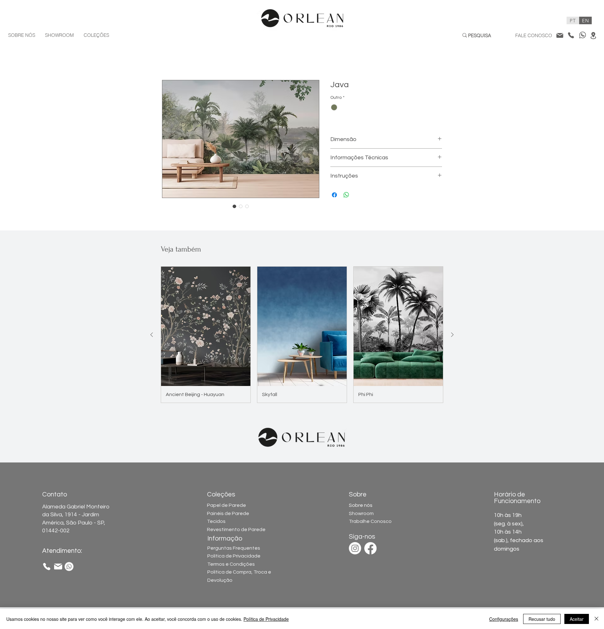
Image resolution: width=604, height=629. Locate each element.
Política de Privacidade (233, 555)
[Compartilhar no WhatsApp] (346, 195)
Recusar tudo (541, 619)
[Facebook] (370, 548)
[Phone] (571, 35)
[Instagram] (355, 548)
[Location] (593, 35)
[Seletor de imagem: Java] (234, 206)
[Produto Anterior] (151, 334)
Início (168, 57)
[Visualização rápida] (205, 326)
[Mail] (559, 35)
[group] (302, 334)
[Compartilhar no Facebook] (334, 195)
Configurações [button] (503, 619)
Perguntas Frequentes (233, 548)
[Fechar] (596, 619)
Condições (231, 564)
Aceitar (577, 619)
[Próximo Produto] (452, 334)
